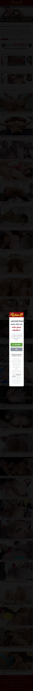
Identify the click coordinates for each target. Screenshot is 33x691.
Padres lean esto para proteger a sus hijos (16, 355)
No (16, 349)
